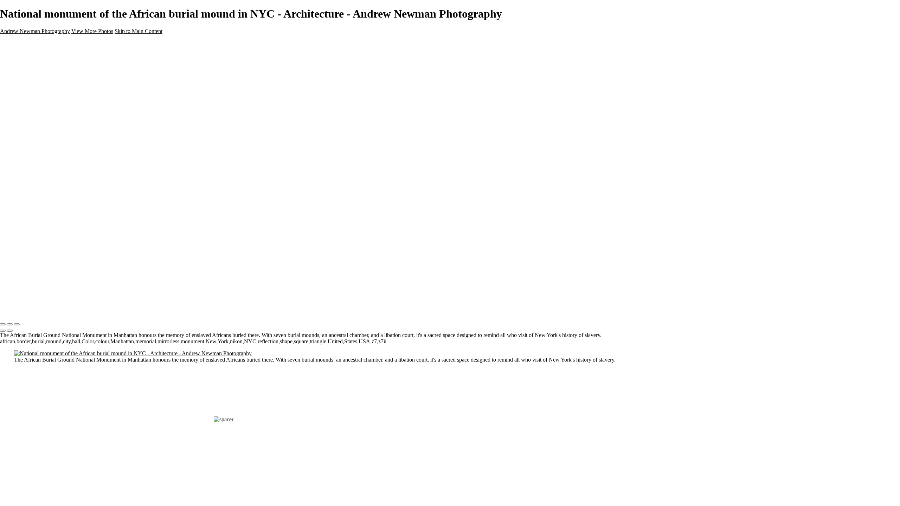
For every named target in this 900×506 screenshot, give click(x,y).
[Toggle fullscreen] (10, 324)
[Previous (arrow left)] (3, 331)
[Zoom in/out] (17, 324)
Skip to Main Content (138, 31)
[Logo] (75, 310)
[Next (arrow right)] (10, 331)
